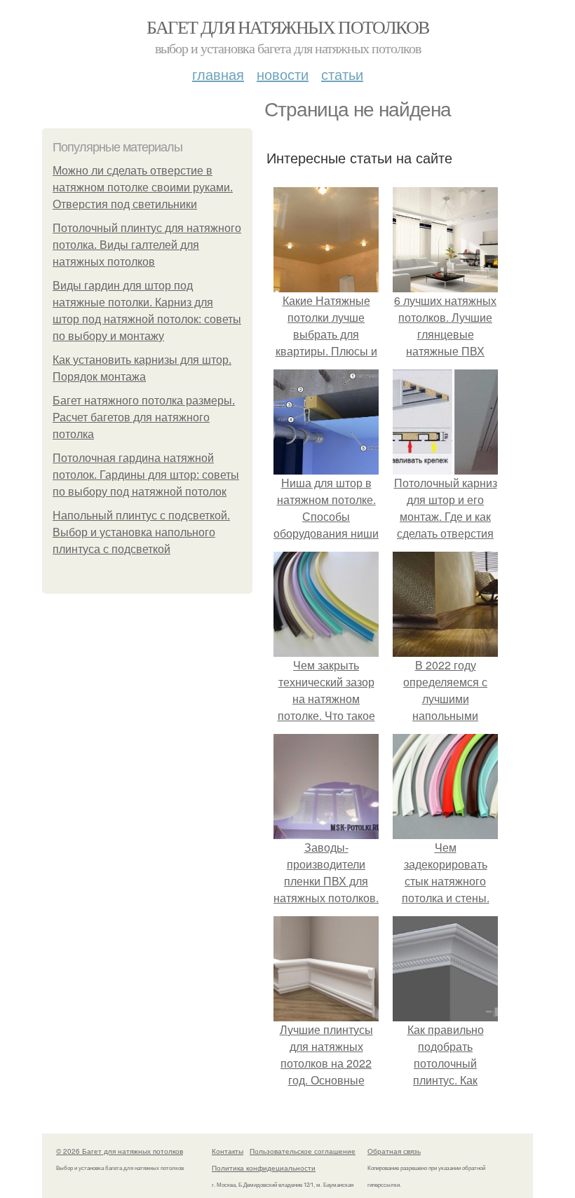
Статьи (342, 74)
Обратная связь (394, 1151)
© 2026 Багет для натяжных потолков (119, 1151)
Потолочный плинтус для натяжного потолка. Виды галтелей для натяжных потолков (147, 245)
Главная (218, 74)
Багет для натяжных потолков (288, 27)
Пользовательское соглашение (303, 1151)
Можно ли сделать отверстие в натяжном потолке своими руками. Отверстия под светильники (143, 187)
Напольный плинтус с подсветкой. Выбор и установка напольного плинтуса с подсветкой (141, 532)
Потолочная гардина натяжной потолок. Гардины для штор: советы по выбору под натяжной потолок (146, 475)
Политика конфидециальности (264, 1168)
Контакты (227, 1151)
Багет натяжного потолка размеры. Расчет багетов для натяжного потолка (144, 417)
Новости (283, 74)
